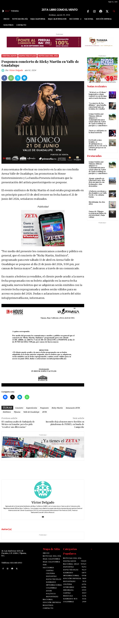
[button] (114, 11)
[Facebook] (87, 11)
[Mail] (43, 516)
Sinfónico (7, 412)
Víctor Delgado (16, 70)
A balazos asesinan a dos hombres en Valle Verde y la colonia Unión (98, 194)
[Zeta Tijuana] (59, 9)
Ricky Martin (57, 408)
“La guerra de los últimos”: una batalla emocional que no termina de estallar (97, 106)
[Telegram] (24, 78)
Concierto (19, 408)
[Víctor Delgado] (3, 70)
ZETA (44, 412)
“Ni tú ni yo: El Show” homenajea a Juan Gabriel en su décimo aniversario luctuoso (98, 95)
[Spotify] (100, 11)
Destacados (9, 55)
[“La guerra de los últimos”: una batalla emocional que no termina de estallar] (112, 105)
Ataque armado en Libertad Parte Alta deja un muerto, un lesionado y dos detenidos (97, 182)
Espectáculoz (27, 55)
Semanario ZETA (73, 408)
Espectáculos (31, 408)
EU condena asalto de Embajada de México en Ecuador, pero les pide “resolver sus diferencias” (18, 424)
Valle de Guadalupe (31, 412)
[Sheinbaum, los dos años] (112, 204)
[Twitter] (107, 11)
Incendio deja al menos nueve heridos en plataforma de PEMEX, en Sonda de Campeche (65, 424)
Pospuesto (44, 408)
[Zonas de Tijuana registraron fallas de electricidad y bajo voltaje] (112, 214)
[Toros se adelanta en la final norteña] (112, 133)
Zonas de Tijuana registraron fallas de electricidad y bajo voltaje (97, 214)
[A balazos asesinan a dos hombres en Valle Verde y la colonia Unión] (112, 193)
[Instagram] (94, 11)
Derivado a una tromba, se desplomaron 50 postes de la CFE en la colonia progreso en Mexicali (98, 145)
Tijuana (17, 412)
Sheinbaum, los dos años (97, 203)
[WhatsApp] (11, 78)
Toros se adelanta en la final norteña (98, 131)
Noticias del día (48, 55)
